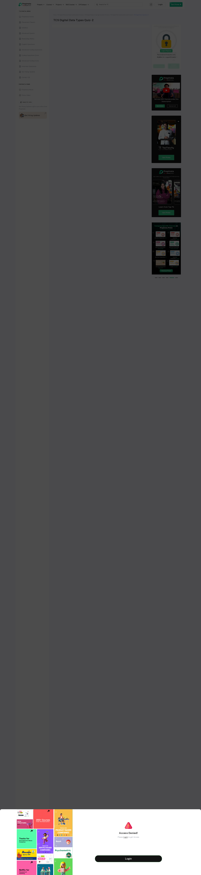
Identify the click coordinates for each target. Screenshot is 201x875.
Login (125, 837)
